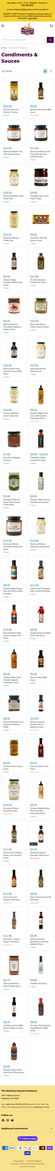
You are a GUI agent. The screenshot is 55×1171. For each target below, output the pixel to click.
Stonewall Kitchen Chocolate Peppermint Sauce (13, 546)
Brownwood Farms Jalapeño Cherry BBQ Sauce (12, 371)
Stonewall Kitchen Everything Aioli (11, 809)
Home (3, 48)
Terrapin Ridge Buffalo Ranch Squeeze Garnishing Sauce (39, 811)
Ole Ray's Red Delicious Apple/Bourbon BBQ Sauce (40, 1028)
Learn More (32, 18)
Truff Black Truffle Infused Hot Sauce (38, 458)
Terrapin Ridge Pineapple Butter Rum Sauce (12, 282)
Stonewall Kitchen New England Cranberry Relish (13, 724)
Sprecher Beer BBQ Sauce (38, 678)
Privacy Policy (19, 1161)
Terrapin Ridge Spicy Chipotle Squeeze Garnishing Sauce (12, 680)
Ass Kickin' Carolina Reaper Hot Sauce (11, 940)
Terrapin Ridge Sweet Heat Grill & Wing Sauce (13, 1071)
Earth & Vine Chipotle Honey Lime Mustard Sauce (12, 855)
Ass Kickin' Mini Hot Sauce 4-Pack (38, 239)
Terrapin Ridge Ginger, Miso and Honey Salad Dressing (13, 591)
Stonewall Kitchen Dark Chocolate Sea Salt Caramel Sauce (40, 154)
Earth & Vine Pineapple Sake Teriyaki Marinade (40, 589)
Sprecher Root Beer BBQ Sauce (40, 110)
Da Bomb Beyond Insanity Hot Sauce (38, 281)
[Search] (50, 40)
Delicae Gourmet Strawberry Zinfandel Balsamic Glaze (39, 941)
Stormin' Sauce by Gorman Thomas (11, 110)
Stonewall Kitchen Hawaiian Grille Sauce (39, 854)
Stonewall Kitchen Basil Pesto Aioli (13, 197)
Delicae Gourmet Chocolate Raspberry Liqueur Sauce (12, 327)
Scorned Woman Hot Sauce (39, 767)
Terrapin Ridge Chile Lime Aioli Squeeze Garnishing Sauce (39, 416)
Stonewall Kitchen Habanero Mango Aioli (39, 545)
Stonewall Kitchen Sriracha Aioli (38, 370)
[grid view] (45, 71)
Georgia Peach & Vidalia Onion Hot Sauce (40, 634)
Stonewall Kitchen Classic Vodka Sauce (12, 984)
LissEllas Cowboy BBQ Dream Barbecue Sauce (13, 1026)
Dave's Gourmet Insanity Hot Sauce (40, 898)
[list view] (51, 71)
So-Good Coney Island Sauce (13, 767)
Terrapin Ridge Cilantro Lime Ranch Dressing (40, 500)
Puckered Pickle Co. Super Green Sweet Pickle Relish (11, 502)
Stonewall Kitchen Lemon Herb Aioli (11, 414)
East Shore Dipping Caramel (11, 458)
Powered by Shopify (27, 1166)
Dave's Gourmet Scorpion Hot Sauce (11, 898)
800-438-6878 (27, 5)
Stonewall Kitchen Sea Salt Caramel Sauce (13, 152)
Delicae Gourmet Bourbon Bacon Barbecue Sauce (37, 724)
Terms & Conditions (34, 1161)
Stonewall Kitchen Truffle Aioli (11, 239)
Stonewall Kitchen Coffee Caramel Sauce (39, 325)
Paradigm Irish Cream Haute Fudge (39, 197)
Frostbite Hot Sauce (38, 983)
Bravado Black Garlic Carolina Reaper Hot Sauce (12, 635)
